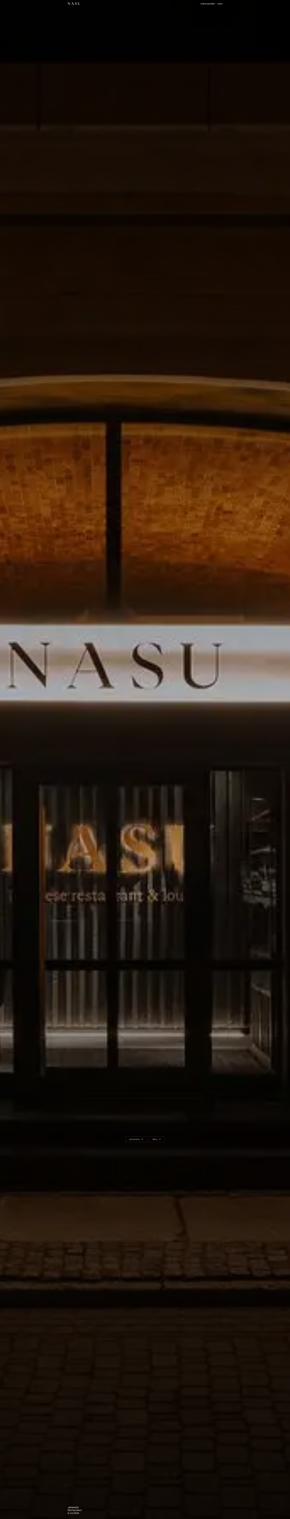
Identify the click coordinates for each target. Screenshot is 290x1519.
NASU (74, 3)
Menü (155, 1139)
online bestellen (208, 3)
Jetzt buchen (134, 1139)
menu (219, 3)
